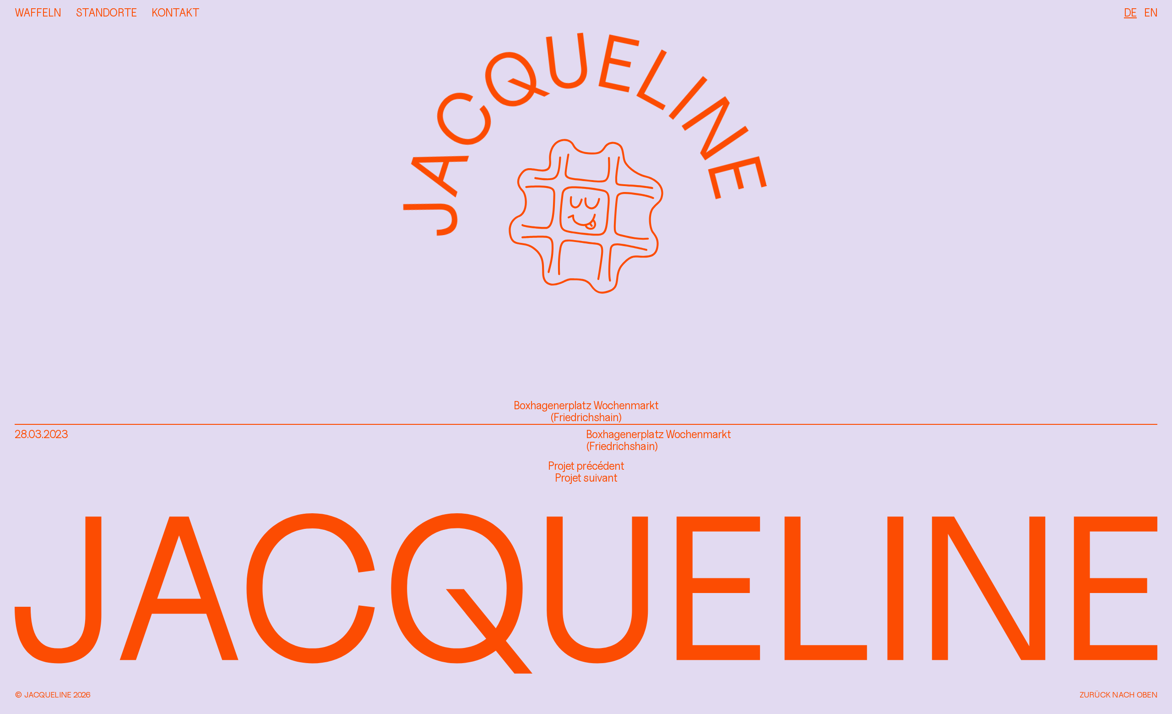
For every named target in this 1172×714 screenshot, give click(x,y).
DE (1130, 12)
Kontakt (175, 12)
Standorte (106, 12)
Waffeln (38, 12)
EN (1150, 12)
